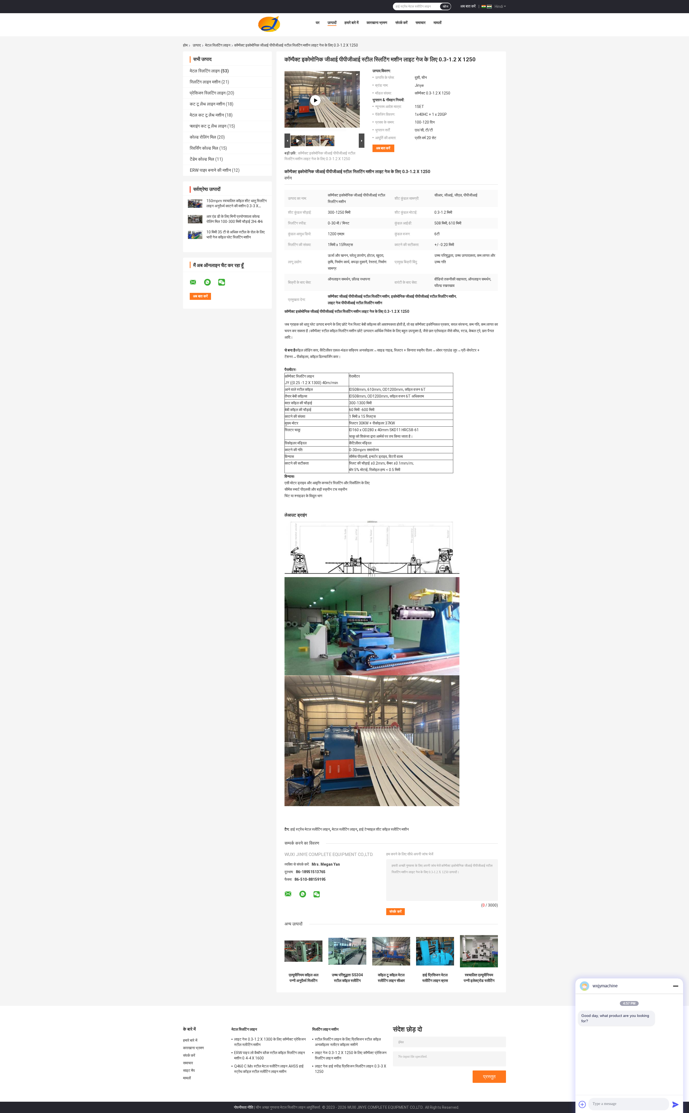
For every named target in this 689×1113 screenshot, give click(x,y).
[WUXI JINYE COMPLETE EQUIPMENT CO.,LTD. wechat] (225, 282)
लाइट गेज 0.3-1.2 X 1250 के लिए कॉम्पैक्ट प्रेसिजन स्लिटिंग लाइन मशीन (350, 1055)
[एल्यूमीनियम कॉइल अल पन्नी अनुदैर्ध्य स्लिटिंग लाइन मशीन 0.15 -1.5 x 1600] (303, 951)
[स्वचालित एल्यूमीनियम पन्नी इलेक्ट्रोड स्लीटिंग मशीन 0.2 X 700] (479, 951)
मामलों (437, 22)
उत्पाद (197, 45)
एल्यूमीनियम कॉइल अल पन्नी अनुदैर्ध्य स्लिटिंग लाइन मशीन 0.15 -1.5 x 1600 (303, 978)
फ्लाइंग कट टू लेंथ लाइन (208, 126)
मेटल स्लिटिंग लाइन (217, 45)
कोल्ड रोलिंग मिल (203, 137)
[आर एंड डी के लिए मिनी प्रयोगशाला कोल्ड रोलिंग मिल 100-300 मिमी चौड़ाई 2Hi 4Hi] (195, 219)
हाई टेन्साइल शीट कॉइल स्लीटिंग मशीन (384, 829)
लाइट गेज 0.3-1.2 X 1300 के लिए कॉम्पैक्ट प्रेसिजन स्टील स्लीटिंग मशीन (270, 1042)
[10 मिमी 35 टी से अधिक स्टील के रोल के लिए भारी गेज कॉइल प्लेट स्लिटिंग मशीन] (195, 234)
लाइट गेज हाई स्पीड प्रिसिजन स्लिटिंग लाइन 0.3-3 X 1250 (350, 1069)
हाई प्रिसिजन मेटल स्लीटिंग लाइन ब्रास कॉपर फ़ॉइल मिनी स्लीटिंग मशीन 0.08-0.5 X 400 (435, 978)
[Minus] (675, 986)
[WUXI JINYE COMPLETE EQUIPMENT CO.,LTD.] (269, 24)
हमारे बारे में (351, 22)
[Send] (675, 1104)
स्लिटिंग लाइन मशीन (205, 82)
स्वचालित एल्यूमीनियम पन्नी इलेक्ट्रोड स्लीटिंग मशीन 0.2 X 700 (479, 978)
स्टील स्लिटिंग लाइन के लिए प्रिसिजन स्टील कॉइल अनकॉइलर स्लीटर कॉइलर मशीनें (348, 1042)
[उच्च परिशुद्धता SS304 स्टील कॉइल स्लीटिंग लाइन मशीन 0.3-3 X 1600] (347, 951)
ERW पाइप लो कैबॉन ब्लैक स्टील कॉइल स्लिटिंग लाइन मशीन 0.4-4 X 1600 (269, 1055)
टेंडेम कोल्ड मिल (202, 159)
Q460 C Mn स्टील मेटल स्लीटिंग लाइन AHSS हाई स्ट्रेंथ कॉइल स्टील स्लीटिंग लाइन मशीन (269, 1069)
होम (185, 45)
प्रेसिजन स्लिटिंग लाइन (208, 93)
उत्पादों (332, 22)
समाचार (421, 22)
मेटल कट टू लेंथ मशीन (207, 115)
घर (317, 22)
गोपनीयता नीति (243, 1107)
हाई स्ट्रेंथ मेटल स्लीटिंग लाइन (310, 829)
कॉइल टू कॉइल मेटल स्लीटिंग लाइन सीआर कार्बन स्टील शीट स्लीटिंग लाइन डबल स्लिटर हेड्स (391, 978)
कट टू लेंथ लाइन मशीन (207, 104)
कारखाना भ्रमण (377, 22)
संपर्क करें (401, 22)
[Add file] (582, 1104)
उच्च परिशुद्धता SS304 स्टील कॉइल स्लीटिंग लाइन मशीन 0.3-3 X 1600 (347, 978)
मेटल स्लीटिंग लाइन (344, 829)
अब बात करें (468, 6)
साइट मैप (189, 1070)
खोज (445, 6)
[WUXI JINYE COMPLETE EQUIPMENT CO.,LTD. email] (196, 282)
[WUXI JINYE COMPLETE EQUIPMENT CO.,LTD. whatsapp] (210, 282)
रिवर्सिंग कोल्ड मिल (204, 148)
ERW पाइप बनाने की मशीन (210, 170)
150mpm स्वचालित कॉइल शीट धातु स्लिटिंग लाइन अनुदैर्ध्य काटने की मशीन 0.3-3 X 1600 (236, 206)
